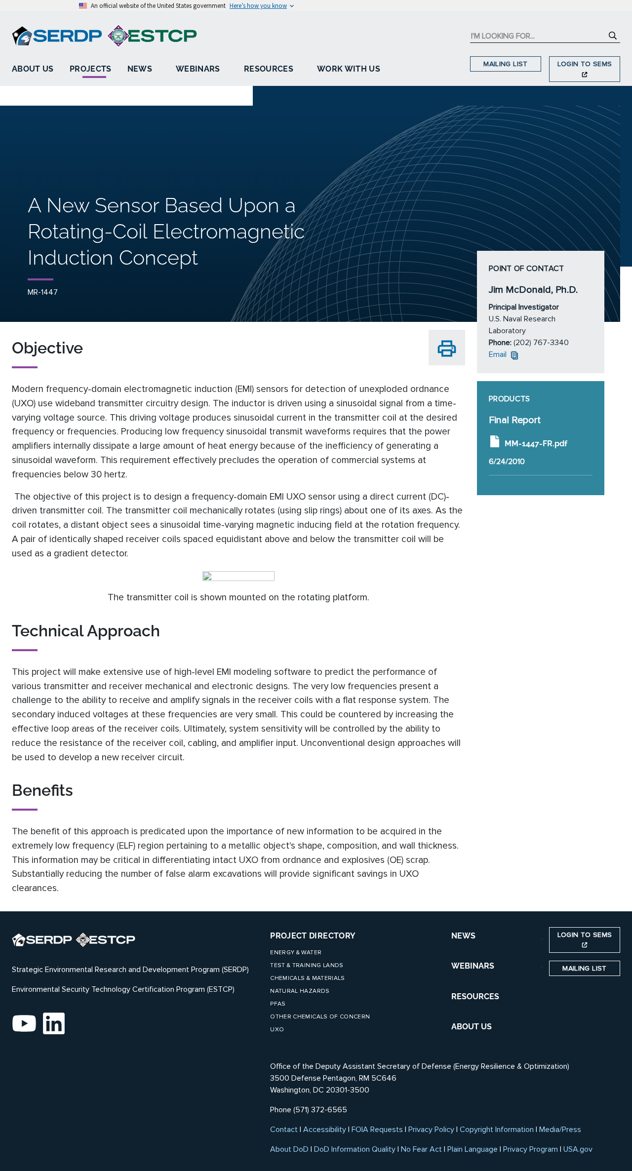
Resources (268, 69)
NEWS (463, 935)
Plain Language (472, 1149)
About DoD (289, 1149)
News (139, 69)
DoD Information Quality (354, 1149)
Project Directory (313, 935)
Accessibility (324, 1129)
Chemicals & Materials (307, 978)
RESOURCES (475, 996)
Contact (284, 1129)
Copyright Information (497, 1129)
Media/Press (560, 1129)
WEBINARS (472, 966)
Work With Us (348, 69)
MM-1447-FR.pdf (536, 443)
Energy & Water (295, 952)
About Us (33, 69)
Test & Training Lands (306, 965)
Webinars (198, 69)
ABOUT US (471, 1026)
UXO (277, 1029)
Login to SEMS (584, 64)
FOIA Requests (377, 1129)
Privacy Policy (431, 1129)
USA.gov (577, 1149)
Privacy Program (530, 1149)
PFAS (277, 1004)
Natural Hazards (299, 991)
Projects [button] (91, 69)
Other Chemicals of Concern (320, 1016)
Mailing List (505, 64)
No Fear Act (421, 1149)
